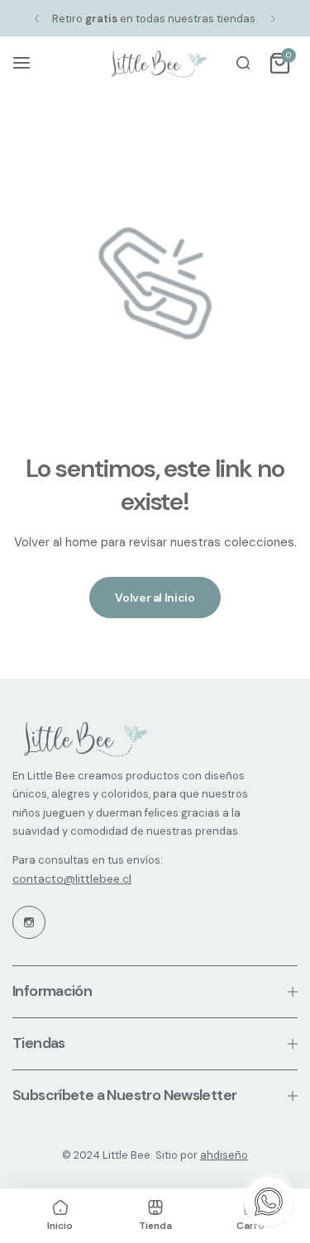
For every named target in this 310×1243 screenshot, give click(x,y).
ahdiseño (224, 1155)
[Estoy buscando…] (243, 62)
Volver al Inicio (155, 597)
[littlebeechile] (155, 62)
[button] (37, 19)
